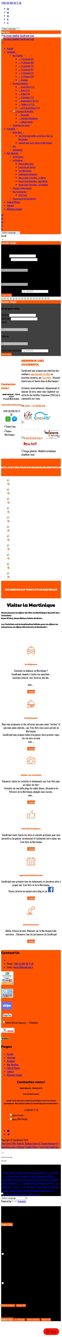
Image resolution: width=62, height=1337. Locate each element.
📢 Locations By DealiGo (23, 111)
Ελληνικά (48, 1173)
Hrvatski (54, 1179)
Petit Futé (22, 195)
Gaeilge (17, 1176)
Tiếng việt (46, 1187)
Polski (39, 1187)
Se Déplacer (18, 160)
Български (17, 1179)
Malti (10, 1179)
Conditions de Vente (21, 125)
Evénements (18, 149)
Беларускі (27, 1179)
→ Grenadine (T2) (26, 97)
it (7, 22)
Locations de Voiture (27, 167)
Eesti (56, 1173)
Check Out (5, 259)
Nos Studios (18, 55)
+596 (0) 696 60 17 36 (11, 3)
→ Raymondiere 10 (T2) (28, 100)
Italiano (34, 1173)
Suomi (11, 1176)
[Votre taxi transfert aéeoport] (30, 428)
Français (26, 1173)
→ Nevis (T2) (24, 90)
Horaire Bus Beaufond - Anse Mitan (33, 181)
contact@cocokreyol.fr (23, 967)
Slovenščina (35, 1190)
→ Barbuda (23, 79)
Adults (4, 263)
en (8, 12)
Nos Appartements (20, 83)
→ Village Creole (25, 121)
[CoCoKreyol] (8, 420)
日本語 (15, 1187)
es (8, 15)
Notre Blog (17, 132)
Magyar (47, 1179)
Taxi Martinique (25, 170)
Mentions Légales (14, 209)
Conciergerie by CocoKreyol (24, 198)
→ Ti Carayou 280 (26, 76)
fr (8, 19)
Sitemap (20, 1147)
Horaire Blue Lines (26, 163)
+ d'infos (31, 691)
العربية (4, 1176)
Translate (21, 1201)
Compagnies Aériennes (27, 174)
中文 (53, 1190)
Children (5, 277)
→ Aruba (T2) (24, 93)
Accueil (10, 48)
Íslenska (27, 1183)
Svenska (12, 1190)
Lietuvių (24, 1176)
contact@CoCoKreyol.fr (11, 405)
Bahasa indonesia (8, 1183)
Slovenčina (45, 1190)
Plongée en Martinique (22, 188)
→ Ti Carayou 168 (26, 62)
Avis (14, 146)
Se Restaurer (18, 156)
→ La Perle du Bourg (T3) (29, 107)
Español (19, 1173)
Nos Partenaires (20, 191)
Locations (11, 52)
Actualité (11, 128)
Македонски (42, 1176)
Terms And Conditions (49, 1147)
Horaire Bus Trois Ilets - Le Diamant (33, 184)
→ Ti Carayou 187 (25, 69)
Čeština (35, 1179)
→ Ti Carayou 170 (25, 65)
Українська (6, 1187)
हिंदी (41, 1179)
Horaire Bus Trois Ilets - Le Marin (32, 177)
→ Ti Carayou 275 (26, 72)
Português (31, 1187)
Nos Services (13, 153)
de (8, 8)
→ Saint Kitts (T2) (26, 86)
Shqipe (27, 1190)
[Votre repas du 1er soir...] (32, 438)
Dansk (41, 1173)
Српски (19, 1190)
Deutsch (5, 1173)
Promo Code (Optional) (11, 291)
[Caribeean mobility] (42, 419)
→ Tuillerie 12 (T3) (26, 104)
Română (4, 1190)
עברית (20, 1183)
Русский (55, 1187)
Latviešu (32, 1176)
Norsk (34, 1183)
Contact (10, 205)
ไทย (57, 1183)
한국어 (22, 1187)
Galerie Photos (13, 202)
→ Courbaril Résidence (28, 118)
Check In (5, 255)
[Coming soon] (30, 447)
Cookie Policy (31, 1147)
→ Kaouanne (23, 114)
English (12, 1173)
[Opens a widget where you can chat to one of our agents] (51, 1332)
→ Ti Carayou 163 (26, 59)
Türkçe (51, 1183)
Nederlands (42, 1183)
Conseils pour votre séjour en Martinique (35, 142)
